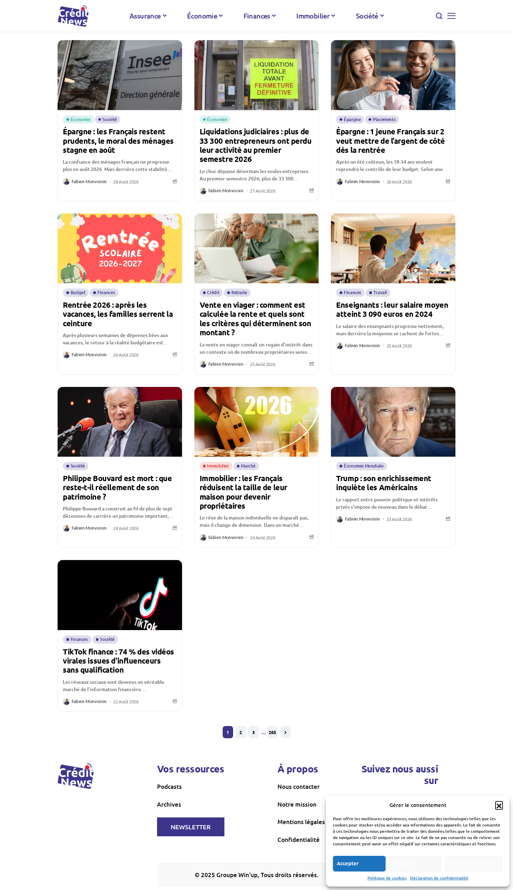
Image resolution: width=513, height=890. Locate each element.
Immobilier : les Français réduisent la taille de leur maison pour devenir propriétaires (243, 491)
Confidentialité (298, 840)
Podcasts (169, 787)
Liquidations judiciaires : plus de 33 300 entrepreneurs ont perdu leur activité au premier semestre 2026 (256, 145)
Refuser (402, 863)
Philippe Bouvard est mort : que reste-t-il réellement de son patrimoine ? (117, 487)
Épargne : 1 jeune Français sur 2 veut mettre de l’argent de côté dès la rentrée (390, 141)
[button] (499, 804)
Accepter (348, 863)
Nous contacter (298, 787)
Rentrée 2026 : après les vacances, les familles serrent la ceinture (118, 314)
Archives (169, 804)
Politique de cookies (387, 878)
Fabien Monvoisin (89, 182)
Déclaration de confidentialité (439, 878)
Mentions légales (301, 822)
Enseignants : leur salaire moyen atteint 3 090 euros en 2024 (392, 309)
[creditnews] (73, 16)
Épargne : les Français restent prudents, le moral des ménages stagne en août (118, 141)
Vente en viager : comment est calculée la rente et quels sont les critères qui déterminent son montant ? (255, 318)
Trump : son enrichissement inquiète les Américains (383, 482)
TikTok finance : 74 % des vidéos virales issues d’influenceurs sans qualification (118, 661)
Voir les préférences (474, 863)
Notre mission (297, 804)
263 (272, 732)
